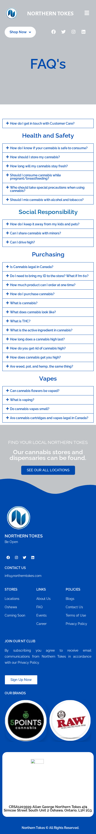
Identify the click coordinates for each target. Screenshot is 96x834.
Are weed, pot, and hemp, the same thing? (41, 366)
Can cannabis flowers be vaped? (34, 391)
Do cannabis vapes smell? (29, 409)
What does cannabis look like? (33, 312)
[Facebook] (53, 32)
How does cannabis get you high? (35, 357)
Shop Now (18, 32)
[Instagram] (73, 32)
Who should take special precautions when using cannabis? (47, 189)
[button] (87, 13)
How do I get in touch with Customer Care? (42, 123)
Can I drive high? (22, 242)
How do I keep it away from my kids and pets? (44, 224)
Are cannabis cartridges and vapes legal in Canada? (49, 418)
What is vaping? (22, 400)
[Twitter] (63, 32)
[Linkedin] (83, 32)
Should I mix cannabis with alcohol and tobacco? (47, 200)
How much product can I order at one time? (42, 285)
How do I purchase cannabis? (32, 294)
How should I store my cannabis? (35, 157)
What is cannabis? (24, 303)
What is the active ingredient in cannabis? (41, 330)
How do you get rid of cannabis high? (38, 348)
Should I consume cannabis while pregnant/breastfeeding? (35, 176)
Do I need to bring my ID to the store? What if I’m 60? (49, 276)
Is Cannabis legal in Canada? (31, 267)
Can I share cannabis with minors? (35, 233)
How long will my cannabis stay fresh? (39, 166)
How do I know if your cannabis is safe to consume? (49, 148)
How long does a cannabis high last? (37, 339)
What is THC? (20, 321)
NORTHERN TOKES (50, 13)
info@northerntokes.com (23, 576)
